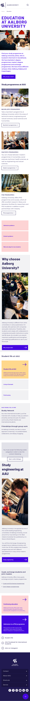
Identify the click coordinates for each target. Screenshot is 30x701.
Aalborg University (13, 5)
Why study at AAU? (8, 76)
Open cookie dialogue (15, 459)
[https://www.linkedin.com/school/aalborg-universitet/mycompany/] (23, 690)
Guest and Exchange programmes (13, 583)
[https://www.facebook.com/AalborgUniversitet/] (9, 690)
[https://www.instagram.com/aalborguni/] (16, 690)
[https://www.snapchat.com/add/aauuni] (27, 690)
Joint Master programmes (11, 586)
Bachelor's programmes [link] (10, 125)
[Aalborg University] (3, 5)
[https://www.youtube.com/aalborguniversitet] (20, 690)
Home (3, 11)
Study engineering (8, 559)
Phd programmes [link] (8, 213)
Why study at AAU (8, 347)
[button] (15, 450)
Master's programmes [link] (9, 168)
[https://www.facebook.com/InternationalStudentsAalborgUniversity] (13, 690)
